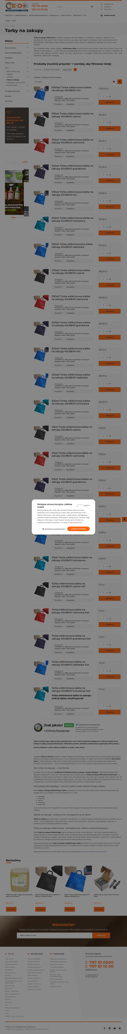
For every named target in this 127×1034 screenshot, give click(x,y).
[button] (54, 529)
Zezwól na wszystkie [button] (78, 529)
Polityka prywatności (75, 522)
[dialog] (63, 517)
